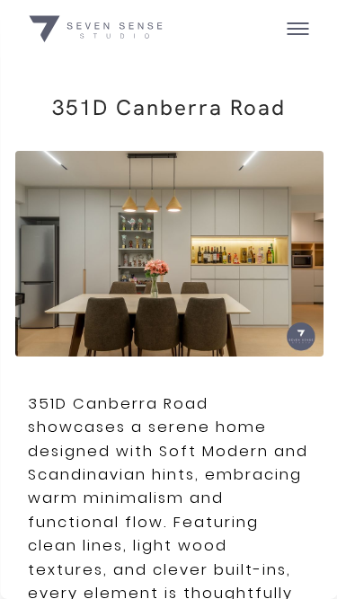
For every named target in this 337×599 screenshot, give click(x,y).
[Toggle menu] (298, 28)
